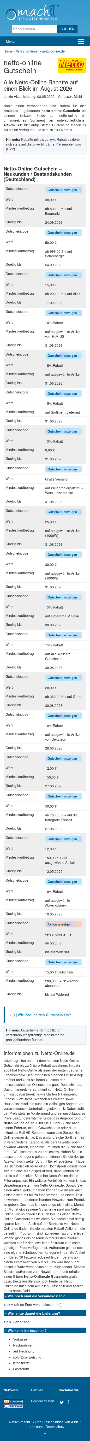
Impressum (34, 1426)
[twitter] (63, 1402)
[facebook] (70, 1402)
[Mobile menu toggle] (81, 41)
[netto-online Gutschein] (72, 65)
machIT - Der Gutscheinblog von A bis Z (51, 1421)
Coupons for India (42, 1401)
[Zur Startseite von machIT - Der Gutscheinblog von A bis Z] (32, 11)
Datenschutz (55, 1426)
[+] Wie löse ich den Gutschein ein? (41, 1014)
